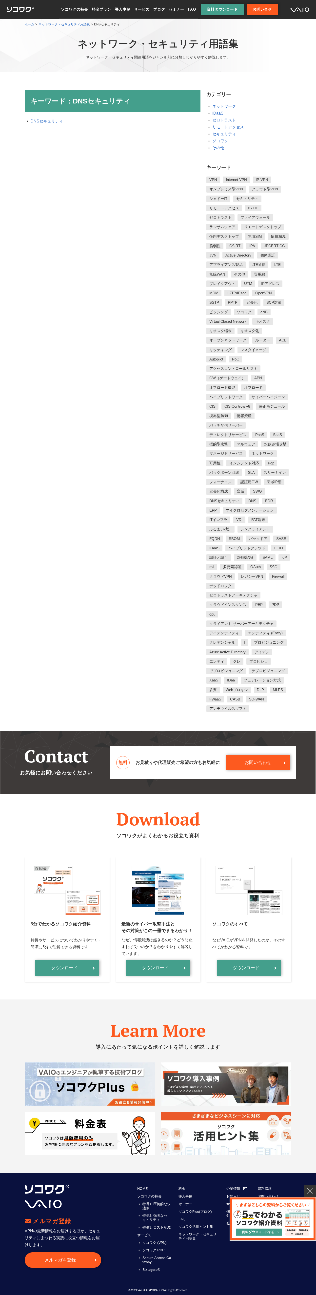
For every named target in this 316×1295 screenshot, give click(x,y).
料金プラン (101, 9)
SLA (251, 472)
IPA (252, 246)
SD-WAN (256, 699)
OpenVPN (263, 293)
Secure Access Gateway (156, 1260)
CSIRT (234, 246)
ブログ (159, 9)
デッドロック (220, 586)
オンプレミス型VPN (226, 189)
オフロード (253, 387)
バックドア (258, 539)
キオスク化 (249, 331)
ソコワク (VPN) (154, 1243)
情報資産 (244, 416)
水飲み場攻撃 (275, 444)
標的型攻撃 (218, 444)
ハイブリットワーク (226, 397)
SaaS (277, 435)
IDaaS (217, 113)
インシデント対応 (244, 463)
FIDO (278, 548)
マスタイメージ (253, 350)
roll (211, 567)
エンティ (216, 661)
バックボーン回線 (224, 472)
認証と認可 (218, 557)
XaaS (213, 680)
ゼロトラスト (224, 120)
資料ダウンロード (222, 9)
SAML (267, 557)
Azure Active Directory (227, 652)
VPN (213, 180)
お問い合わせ (258, 762)
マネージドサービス (226, 453)
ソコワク (220, 141)
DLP (260, 690)
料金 (181, 1189)
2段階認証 (245, 557)
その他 (218, 148)
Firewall (278, 576)
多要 (213, 690)
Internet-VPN (236, 180)
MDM (213, 293)
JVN (213, 255)
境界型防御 (218, 416)
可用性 (214, 463)
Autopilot (216, 359)
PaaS (259, 435)
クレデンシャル (222, 642)
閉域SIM (255, 236)
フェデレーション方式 (262, 680)
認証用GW (249, 482)
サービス (142, 9)
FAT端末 (258, 520)
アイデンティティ (224, 633)
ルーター (262, 340)
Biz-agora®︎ (151, 1270)
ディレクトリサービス (227, 435)
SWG (257, 491)
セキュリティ (224, 134)
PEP (259, 604)
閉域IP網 (274, 482)
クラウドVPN (220, 576)
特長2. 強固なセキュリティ (154, 1218)
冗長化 (251, 302)
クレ (236, 661)
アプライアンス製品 (226, 264)
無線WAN (217, 274)
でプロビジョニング (226, 671)
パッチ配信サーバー (226, 425)
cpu (212, 614)
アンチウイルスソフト (227, 708)
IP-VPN (262, 180)
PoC (235, 359)
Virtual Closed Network (227, 321)
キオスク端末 (220, 331)
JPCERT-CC (274, 246)
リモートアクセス (228, 127)
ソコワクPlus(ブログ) (195, 1212)
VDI (239, 520)
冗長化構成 (218, 491)
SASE (281, 539)
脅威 (240, 491)
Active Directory (238, 255)
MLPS (278, 690)
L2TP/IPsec (236, 293)
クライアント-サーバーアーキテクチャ (241, 623)
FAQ (192, 9)
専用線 (259, 274)
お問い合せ (262, 9)
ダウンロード (64, 967)
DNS (252, 501)
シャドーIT (218, 199)
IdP (284, 557)
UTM (248, 283)
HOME (142, 1189)
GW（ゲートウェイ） (227, 378)
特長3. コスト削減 (156, 1227)
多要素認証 (232, 567)
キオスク (262, 321)
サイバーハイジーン (268, 397)
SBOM (234, 539)
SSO (273, 567)
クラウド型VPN (265, 189)
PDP (275, 604)
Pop (271, 463)
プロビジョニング (269, 642)
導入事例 (123, 9)
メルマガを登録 (60, 1259)
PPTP (232, 302)
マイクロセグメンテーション (250, 510)
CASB (235, 699)
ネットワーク (224, 106)
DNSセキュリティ (47, 121)
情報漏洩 (278, 236)
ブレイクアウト (222, 283)
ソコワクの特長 (74, 9)
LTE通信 (258, 264)
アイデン (262, 652)
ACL (282, 340)
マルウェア (246, 444)
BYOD (253, 208)
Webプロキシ (237, 690)
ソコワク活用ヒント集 (195, 1227)
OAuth (255, 567)
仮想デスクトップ (224, 236)
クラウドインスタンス (227, 604)
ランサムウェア (222, 227)
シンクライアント (255, 529)
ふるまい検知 (220, 529)
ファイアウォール (255, 217)
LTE (277, 264)
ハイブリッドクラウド (246, 548)
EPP (213, 510)
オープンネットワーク (227, 340)
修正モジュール (272, 406)
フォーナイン (220, 482)
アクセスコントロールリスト (233, 368)
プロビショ (258, 661)
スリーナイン (275, 472)
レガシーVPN (252, 576)
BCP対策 (273, 302)
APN (258, 378)
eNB (264, 312)
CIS (212, 406)
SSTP (214, 302)
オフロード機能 (222, 387)
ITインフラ (218, 520)
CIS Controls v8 (237, 406)
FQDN (214, 539)
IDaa (231, 680)
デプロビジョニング (268, 671)
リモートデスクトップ (262, 227)
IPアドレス (270, 283)
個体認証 (267, 255)
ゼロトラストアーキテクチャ (233, 595)
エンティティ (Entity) (265, 633)
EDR (269, 501)
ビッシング (218, 312)
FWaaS (215, 699)
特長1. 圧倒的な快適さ (156, 1206)
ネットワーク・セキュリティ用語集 (197, 1236)
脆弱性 (214, 246)
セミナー (176, 9)
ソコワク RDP (153, 1250)
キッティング (220, 350)
